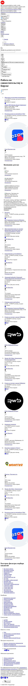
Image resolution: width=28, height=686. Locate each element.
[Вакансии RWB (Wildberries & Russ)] (15, 334)
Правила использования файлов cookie (11, 12)
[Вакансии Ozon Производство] (15, 135)
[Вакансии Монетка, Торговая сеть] (15, 464)
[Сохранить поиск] (2, 55)
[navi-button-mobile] (2, 36)
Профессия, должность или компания (11, 50)
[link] (3, 28)
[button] (2, 31)
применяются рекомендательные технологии (14, 668)
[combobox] (8, 51)
